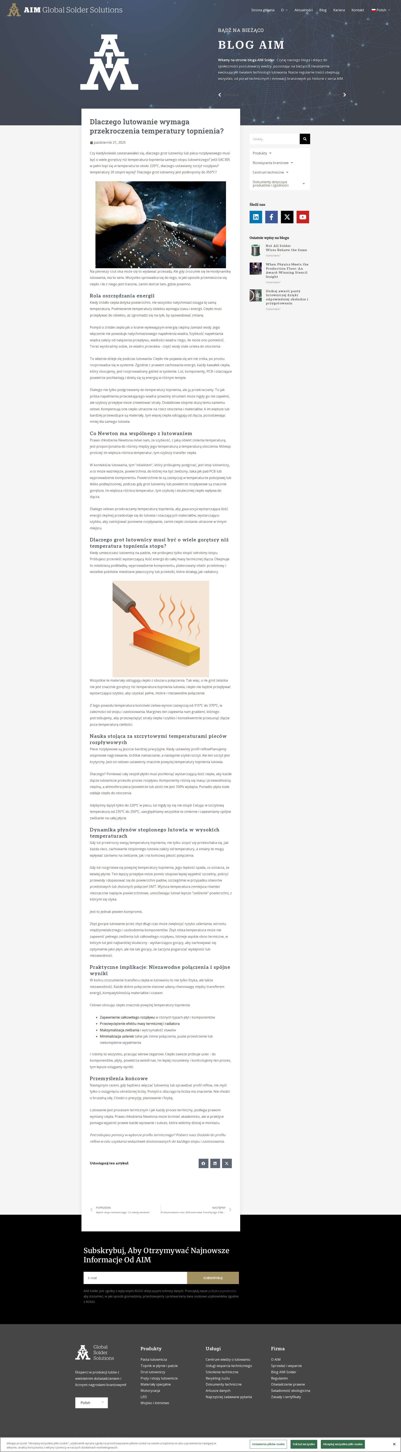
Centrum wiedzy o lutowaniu (228, 1359)
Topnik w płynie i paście (159, 1365)
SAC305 (224, 159)
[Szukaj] (305, 139)
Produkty (260, 153)
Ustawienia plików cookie (268, 1444)
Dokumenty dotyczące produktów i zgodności (270, 184)
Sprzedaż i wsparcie (286, 1365)
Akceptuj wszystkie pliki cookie (343, 1444)
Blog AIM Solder (283, 1372)
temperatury (100, 172)
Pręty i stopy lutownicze (159, 1378)
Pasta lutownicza (154, 1359)
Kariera (339, 10)
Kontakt (358, 10)
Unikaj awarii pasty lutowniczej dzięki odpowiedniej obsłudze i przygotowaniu (287, 297)
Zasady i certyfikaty (286, 1397)
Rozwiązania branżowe (271, 162)
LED (144, 1397)
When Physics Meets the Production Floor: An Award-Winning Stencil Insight (287, 271)
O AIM (276, 1359)
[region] (200, 1444)
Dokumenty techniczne (224, 1384)
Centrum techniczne (268, 172)
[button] (203, 1163)
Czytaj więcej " (273, 255)
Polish (85, 1402)
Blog (323, 10)
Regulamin (279, 1378)
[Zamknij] (394, 1444)
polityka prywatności (222, 1291)
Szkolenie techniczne (222, 1372)
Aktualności (303, 10)
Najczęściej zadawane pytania (229, 1397)
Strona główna (262, 10)
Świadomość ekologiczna (290, 1390)
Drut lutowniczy (153, 1372)
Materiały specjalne (156, 1384)
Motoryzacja (150, 1390)
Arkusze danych (218, 1390)
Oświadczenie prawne (288, 1384)
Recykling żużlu (218, 1378)
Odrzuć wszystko (304, 1444)
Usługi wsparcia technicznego (229, 1365)
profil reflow (200, 749)
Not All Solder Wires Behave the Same (286, 248)
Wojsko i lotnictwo (155, 1403)
